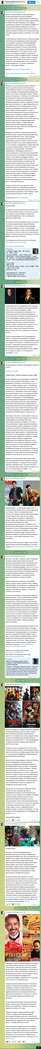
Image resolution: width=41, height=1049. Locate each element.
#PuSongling (24, 197)
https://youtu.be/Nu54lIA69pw (15, 246)
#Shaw (16, 471)
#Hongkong (20, 546)
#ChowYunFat (10, 1038)
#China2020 (14, 73)
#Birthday (27, 546)
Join (32, 2)
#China (8, 73)
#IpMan (32, 73)
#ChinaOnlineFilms (24, 73)
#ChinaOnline (10, 646)
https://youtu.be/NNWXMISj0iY (20, 69)
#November (34, 546)
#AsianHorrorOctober (12, 371)
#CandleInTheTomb (20, 646)
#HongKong (9, 471)
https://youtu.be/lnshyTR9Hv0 (15, 656)
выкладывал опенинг (12, 897)
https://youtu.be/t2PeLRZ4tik (14, 652)
